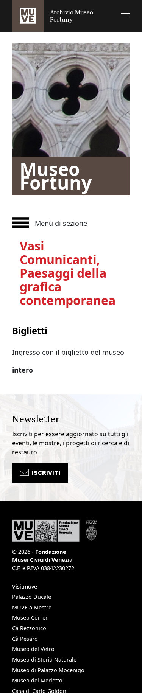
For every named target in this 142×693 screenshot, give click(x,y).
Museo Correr (30, 617)
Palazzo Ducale (31, 596)
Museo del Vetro (33, 649)
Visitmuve (24, 586)
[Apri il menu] (125, 15)
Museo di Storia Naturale (44, 659)
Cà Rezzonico (29, 628)
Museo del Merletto (37, 680)
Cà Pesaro (25, 638)
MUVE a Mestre (31, 607)
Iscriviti (46, 472)
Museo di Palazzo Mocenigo (48, 670)
